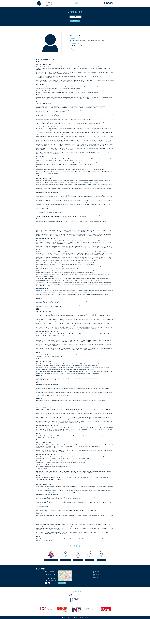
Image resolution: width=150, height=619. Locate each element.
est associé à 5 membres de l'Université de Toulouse (75, 595)
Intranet (75, 617)
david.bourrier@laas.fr (78, 45)
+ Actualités (95, 579)
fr (101, 3)
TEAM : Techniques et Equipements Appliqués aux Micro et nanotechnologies (87, 40)
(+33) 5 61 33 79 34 (78, 47)
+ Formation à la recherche (98, 576)
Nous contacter (62, 582)
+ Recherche (95, 573)
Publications (74, 51)
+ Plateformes (95, 574)
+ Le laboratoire (96, 571)
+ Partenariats (95, 577)
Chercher (75, 20)
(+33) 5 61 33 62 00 (51, 580)
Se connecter (67, 617)
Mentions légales (84, 617)
